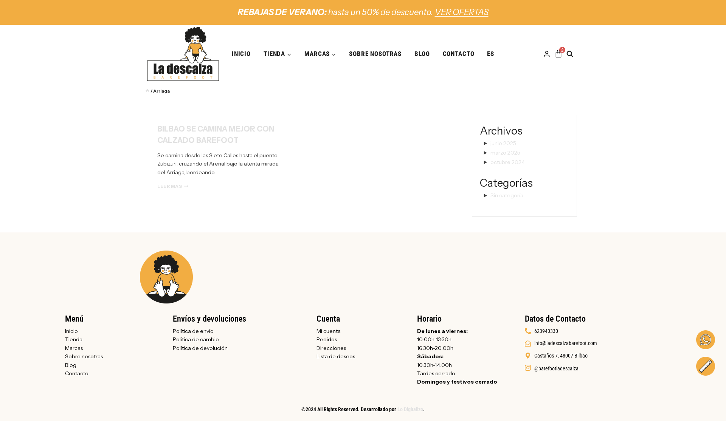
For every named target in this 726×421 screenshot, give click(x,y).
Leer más (172, 186)
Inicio (241, 53)
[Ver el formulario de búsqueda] (573, 54)
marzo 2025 (505, 152)
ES (490, 53)
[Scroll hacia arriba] (704, 403)
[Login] (547, 54)
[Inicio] (147, 91)
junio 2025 (503, 143)
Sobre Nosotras (375, 53)
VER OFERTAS (462, 12)
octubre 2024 (507, 162)
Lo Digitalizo (410, 409)
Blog (422, 53)
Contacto (459, 53)
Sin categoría (506, 195)
